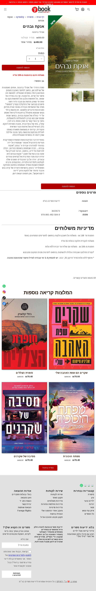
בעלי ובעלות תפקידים (21, 494)
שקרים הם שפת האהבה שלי (72, 373)
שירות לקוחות (57, 494)
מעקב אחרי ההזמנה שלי (52, 511)
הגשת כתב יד (25, 501)
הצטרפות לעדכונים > (16, 574)
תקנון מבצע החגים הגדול (51, 517)
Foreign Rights (24, 511)
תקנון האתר (58, 498)
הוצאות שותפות (24, 507)
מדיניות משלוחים (55, 501)
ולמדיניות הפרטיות (16, 555)
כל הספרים (89, 514)
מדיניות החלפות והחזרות (52, 504)
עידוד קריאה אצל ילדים (83, 531)
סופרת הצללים (24, 373)
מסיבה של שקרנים (24, 456)
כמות (41, 53)
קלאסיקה (20, 17)
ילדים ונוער (89, 501)
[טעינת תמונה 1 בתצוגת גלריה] (89, 96)
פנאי (92, 507)
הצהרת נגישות (56, 514)
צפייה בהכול (48, 468)
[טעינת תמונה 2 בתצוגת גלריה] (77, 96)
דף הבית (40, 17)
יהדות (91, 504)
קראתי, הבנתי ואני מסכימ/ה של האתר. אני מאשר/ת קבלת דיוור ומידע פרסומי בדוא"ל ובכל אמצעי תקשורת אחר (17, 559)
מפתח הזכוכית (71, 456)
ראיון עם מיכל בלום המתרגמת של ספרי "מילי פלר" (80, 535)
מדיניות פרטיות (56, 507)
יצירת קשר (26, 504)
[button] (5, 9)
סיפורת (30, 17)
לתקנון (28, 555)
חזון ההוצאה (26, 498)
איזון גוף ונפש (88, 511)
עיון (92, 498)
